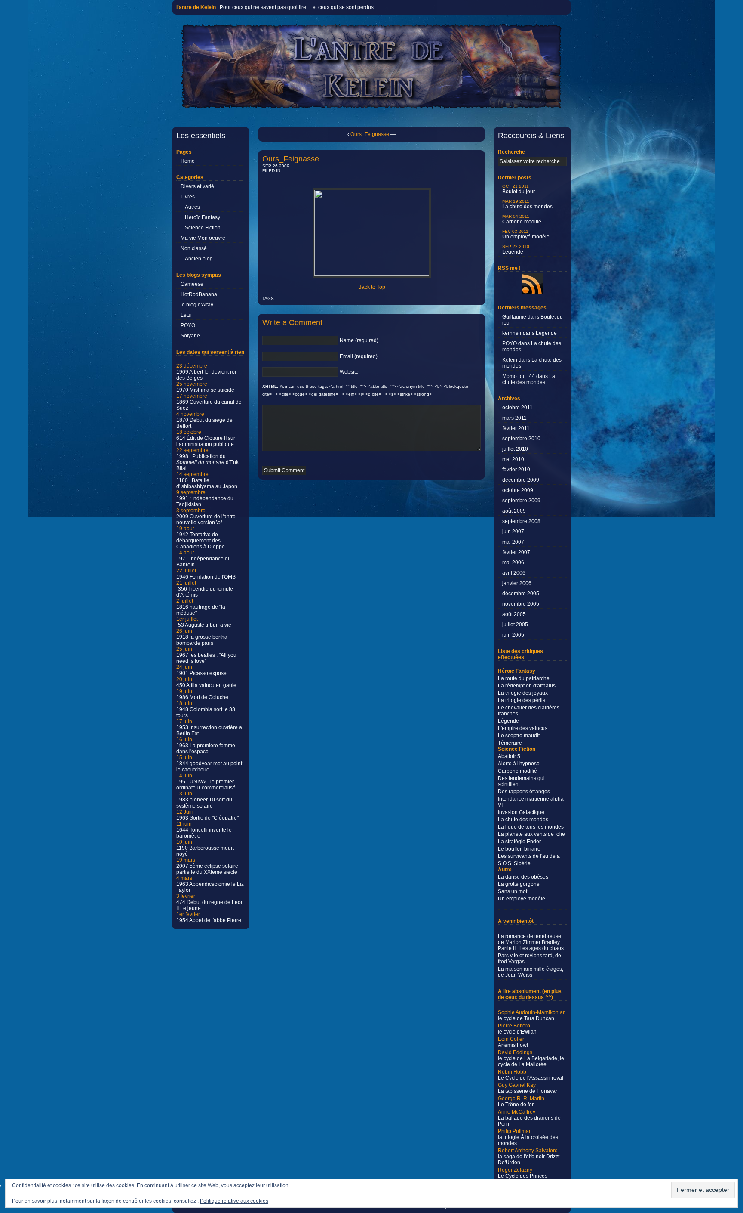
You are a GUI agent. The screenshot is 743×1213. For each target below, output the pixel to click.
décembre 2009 (520, 480)
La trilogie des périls (521, 700)
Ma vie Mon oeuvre (203, 238)
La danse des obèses (523, 877)
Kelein (509, 360)
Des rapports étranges (524, 792)
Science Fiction (203, 228)
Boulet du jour (518, 189)
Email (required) (359, 356)
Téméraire (510, 743)
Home (188, 161)
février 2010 (516, 470)
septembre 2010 (521, 439)
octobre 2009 (517, 490)
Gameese (192, 284)
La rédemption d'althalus (527, 686)
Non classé (194, 248)
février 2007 (516, 552)
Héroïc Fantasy (202, 217)
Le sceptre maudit (519, 736)
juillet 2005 (515, 625)
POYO (188, 325)
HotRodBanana (199, 294)
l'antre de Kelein (196, 7)
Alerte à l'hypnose (519, 764)
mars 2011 (514, 418)
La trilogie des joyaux (523, 693)
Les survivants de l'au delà (529, 856)
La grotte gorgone (519, 884)
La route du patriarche (524, 678)
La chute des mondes (527, 204)
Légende (515, 249)
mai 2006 (513, 563)
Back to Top (371, 287)
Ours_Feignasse (369, 134)
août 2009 (514, 511)
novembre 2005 (520, 604)
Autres (192, 207)
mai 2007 (513, 542)
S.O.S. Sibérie (514, 863)
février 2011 (516, 428)
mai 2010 (513, 459)
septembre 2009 (521, 501)
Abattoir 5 (509, 756)
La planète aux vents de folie (531, 834)
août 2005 (514, 614)
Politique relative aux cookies (234, 1201)
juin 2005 (513, 635)
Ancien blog (199, 259)
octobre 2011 (517, 408)
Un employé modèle (526, 234)
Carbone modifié (521, 219)
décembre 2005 (520, 594)
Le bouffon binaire (519, 849)
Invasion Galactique (521, 812)
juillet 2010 (515, 449)
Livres (188, 197)
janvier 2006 (516, 583)
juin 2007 (513, 532)
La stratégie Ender (519, 842)
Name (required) (359, 340)
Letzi (186, 315)
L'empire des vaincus (522, 728)
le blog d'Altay (197, 305)
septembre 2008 (521, 521)
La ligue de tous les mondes (531, 827)
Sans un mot (512, 891)
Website (349, 372)
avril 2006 (513, 573)
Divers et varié (197, 186)
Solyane (190, 336)
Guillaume (514, 317)
